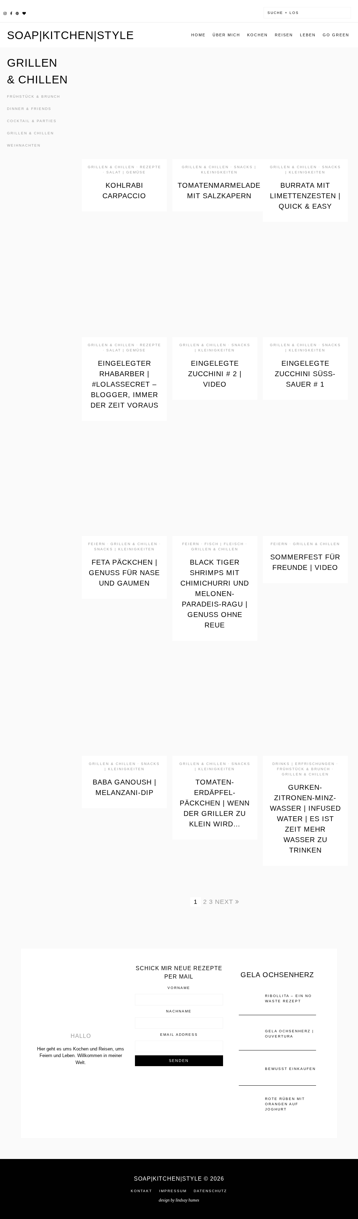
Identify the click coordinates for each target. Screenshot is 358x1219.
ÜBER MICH (226, 35)
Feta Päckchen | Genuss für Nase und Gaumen (124, 572)
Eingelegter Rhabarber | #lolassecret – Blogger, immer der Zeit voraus (124, 384)
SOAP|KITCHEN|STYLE (70, 35)
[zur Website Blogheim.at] (179, 1088)
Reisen (284, 35)
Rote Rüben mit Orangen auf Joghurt (285, 1104)
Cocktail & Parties (32, 121)
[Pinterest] (17, 12)
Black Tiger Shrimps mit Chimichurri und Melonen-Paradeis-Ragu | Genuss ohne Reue (214, 593)
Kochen (257, 35)
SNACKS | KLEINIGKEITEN (124, 549)
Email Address (179, 1034)
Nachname (179, 1011)
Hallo (81, 1036)
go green (336, 35)
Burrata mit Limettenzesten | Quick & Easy (305, 195)
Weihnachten (24, 145)
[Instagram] (5, 12)
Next (225, 901)
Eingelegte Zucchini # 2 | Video (215, 373)
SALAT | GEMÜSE (126, 172)
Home (198, 35)
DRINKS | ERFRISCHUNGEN (303, 764)
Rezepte (150, 167)
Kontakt (141, 1191)
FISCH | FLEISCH (224, 544)
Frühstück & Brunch (33, 96)
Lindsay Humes (187, 1200)
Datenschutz (210, 1191)
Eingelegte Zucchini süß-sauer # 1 (305, 373)
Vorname (178, 988)
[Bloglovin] (24, 12)
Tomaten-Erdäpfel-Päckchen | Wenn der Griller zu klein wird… (215, 803)
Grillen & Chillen (30, 133)
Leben (308, 35)
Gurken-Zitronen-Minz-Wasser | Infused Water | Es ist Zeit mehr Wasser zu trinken (305, 818)
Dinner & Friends (29, 109)
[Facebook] (11, 12)
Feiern (96, 544)
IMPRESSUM (173, 1191)
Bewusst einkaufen (290, 1069)
